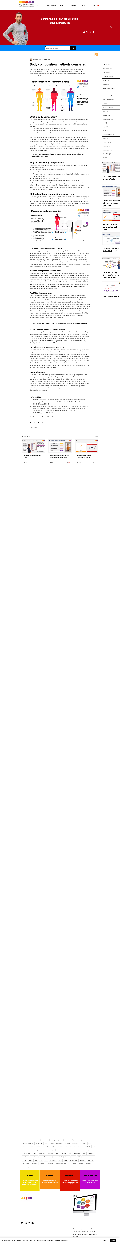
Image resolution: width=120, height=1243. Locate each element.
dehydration (26, 1163)
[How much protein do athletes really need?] (86, 446)
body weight (68, 1146)
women (25, 1150)
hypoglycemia (26, 1153)
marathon (67, 1143)
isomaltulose (42, 1153)
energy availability (57, 1157)
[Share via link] (42, 422)
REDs (79, 1157)
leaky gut (90, 1160)
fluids (36, 1160)
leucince (64, 1153)
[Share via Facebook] (30, 422)
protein (67, 1140)
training (25, 1146)
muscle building (85, 1150)
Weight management (35, 416)
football (84, 1143)
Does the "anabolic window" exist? (33, 456)
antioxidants (50, 1163)
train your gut (39, 1143)
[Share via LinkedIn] (38, 422)
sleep (89, 1143)
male (84, 1153)
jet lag (57, 1153)
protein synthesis (61, 1150)
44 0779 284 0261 (28, 1204)
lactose (76, 1150)
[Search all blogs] (73, 48)
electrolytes (46, 1146)
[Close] (118, 1240)
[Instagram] (29, 41)
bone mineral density (88, 1157)
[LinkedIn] (36, 41)
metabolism (91, 1153)
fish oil (24, 1160)
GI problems (75, 1140)
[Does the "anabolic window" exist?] (33, 446)
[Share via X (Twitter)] (34, 422)
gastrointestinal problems (62, 1163)
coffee (70, 1150)
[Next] (111, 28)
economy (34, 1163)
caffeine (52, 1143)
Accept (113, 1240)
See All (96, 436)
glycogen (52, 1150)
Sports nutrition (46, 416)
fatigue (67, 1157)
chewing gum (26, 1167)
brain (30, 1160)
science (60, 1146)
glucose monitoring (42, 1150)
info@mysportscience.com (32, 1203)
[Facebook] (33, 41)
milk (41, 1157)
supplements (75, 1143)
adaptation (59, 1143)
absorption (45, 1140)
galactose (82, 1160)
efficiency (25, 1157)
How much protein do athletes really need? (84, 456)
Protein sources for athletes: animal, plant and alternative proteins (59, 456)
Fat (46, 1143)
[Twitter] (26, 41)
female (73, 1157)
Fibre (65, 1160)
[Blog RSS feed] (96, 55)
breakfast (87, 1146)
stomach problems (28, 1143)
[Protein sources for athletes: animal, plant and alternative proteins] (60, 446)
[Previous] (9, 28)
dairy (46, 1160)
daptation (50, 1153)
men (93, 1146)
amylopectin (77, 1153)
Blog (53, 416)
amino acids (53, 1160)
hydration (60, 1140)
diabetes (32, 1150)
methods (42, 1163)
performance (36, 1140)
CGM (60, 1160)
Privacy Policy (64, 1240)
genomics (88, 1163)
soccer (31, 1146)
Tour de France (73, 1160)
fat (74, 1146)
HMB (70, 1153)
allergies (38, 1146)
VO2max (81, 1163)
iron (41, 1160)
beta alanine (47, 1157)
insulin (34, 1153)
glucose (83, 1140)
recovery (53, 1140)
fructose (80, 1146)
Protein (53, 1146)
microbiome (34, 1157)
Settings (105, 1240)
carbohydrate (26, 1140)
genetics (74, 1163)
